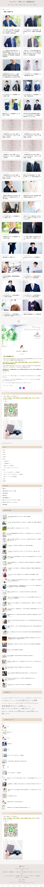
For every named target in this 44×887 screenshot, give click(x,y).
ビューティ (12, 703)
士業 (37, 703)
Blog (24, 4)
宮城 (12, 711)
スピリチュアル (13, 700)
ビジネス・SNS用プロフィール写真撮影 (11, 472)
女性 (3, 706)
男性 (32, 711)
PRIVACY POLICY (22, 881)
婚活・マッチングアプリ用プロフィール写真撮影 (13, 474)
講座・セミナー (6, 713)
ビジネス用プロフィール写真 (26, 700)
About (12, 4)
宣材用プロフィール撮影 (6, 711)
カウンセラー (39, 698)
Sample (20, 4)
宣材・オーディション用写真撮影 (10, 476)
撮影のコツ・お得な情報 (8, 465)
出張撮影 (35, 703)
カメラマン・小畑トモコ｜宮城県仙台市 (22, 2)
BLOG (22, 488)
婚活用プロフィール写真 (14, 706)
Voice (31, 4)
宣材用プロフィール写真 (29, 708)
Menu (27, 4)
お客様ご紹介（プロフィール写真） (22, 491)
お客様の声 (22, 493)
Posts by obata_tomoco (6, 443)
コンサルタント (6, 700)
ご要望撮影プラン (7, 463)
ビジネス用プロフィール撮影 (6, 703)
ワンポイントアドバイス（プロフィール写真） (22, 500)
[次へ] (25, 321)
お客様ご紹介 (6, 461)
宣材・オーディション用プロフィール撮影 (13, 708)
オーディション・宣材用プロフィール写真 (28, 698)
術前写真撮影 (36, 711)
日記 (19, 711)
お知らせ (34, 4)
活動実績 (22, 504)
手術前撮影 (15, 711)
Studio (16, 4)
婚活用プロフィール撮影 (27, 706)
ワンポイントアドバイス (26, 703)
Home (9, 4)
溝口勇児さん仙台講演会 (26, 711)
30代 (6, 698)
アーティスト (16, 698)
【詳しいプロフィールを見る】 (8, 385)
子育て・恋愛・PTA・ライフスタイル (11, 467)
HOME (23, 866)
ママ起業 (16, 703)
